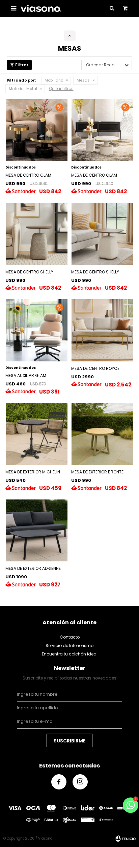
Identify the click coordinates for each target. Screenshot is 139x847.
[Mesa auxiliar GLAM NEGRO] (36, 330)
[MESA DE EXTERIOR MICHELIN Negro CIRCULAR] (36, 433)
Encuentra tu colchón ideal (70, 654)
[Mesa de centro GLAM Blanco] (102, 130)
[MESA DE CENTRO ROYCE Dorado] (102, 330)
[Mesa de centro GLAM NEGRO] (36, 130)
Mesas (83, 80)
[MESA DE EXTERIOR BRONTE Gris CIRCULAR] (102, 433)
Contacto (70, 637)
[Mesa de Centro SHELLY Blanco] (102, 233)
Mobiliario (54, 80)
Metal (23, 88)
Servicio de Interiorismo (69, 645)
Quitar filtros (61, 88)
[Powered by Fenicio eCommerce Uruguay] (125, 838)
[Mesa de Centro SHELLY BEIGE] (36, 233)
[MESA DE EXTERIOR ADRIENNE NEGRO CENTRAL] (36, 530)
